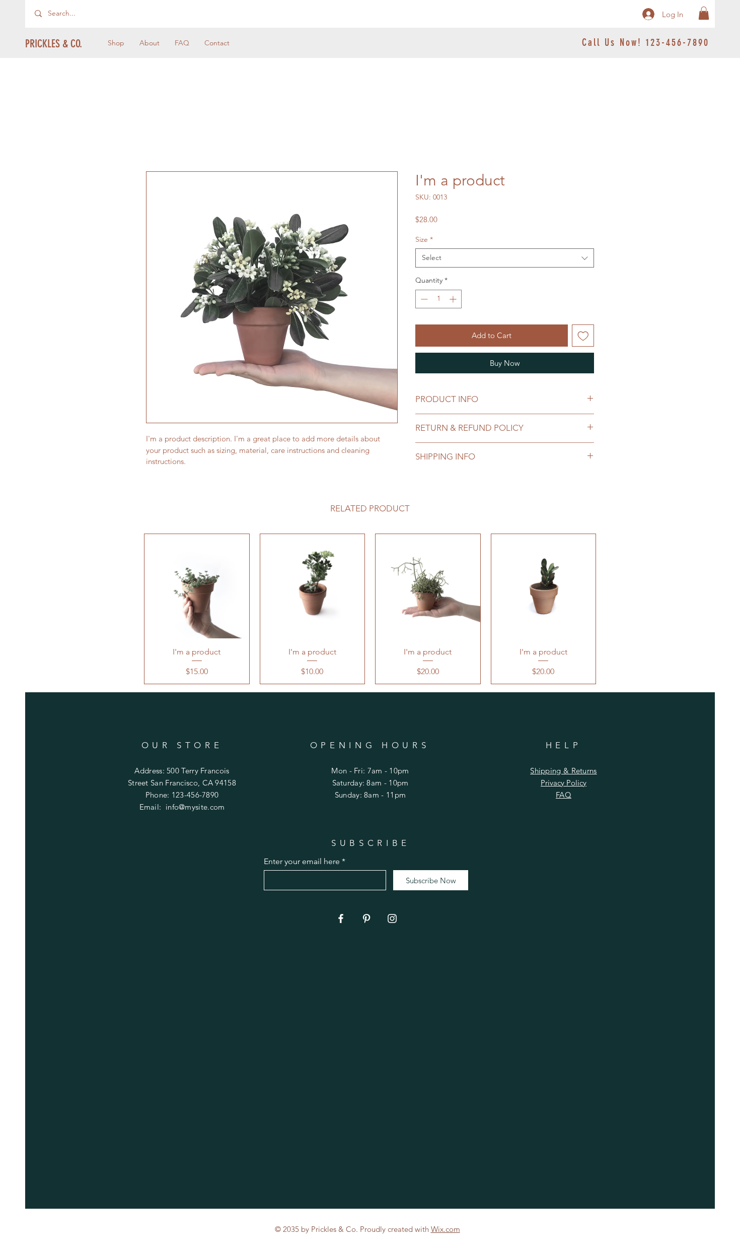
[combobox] (504, 258)
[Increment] (454, 299)
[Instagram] (392, 918)
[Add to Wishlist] (583, 335)
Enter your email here (302, 862)
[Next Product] (611, 609)
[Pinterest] (366, 918)
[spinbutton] (438, 299)
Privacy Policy (563, 782)
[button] (703, 13)
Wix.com (445, 1229)
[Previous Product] (129, 609)
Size (424, 239)
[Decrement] (423, 299)
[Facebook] (341, 918)
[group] (370, 609)
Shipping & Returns (563, 770)
